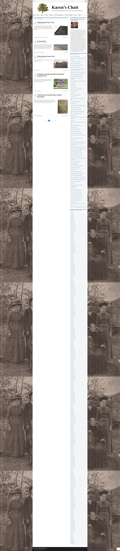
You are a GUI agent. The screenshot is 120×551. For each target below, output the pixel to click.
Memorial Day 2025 (73, 169)
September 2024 (73, 251)
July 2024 (72, 255)
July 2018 (72, 383)
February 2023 (73, 285)
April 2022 (72, 303)
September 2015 (73, 443)
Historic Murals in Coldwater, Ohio (76, 125)
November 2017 (73, 397)
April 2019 (72, 367)
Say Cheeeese (73, 188)
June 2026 (72, 214)
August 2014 (72, 466)
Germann (41, 57)
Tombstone (40, 77)
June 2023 (72, 278)
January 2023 (72, 287)
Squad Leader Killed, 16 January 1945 (76, 190)
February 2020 (73, 349)
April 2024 (72, 260)
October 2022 (73, 292)
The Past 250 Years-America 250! (75, 61)
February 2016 (73, 434)
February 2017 (73, 413)
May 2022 (72, 301)
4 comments (66, 52)
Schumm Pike (41, 41)
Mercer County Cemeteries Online (76, 109)
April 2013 (72, 495)
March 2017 (72, 411)
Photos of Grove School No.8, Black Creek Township (78, 206)
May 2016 (72, 429)
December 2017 (73, 395)
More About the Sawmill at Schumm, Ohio (77, 152)
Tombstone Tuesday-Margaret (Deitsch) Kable (77, 111)
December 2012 (73, 502)
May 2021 (72, 322)
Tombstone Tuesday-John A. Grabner (76, 154)
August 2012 (72, 509)
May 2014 (72, 472)
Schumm (43, 37)
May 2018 (72, 386)
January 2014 (72, 479)
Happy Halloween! (73, 96)
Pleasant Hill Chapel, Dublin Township (76, 76)
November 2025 (73, 226)
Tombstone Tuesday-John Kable (75, 129)
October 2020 (73, 335)
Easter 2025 (72, 183)
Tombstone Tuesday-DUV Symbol (76, 161)
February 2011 (73, 541)
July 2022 (72, 297)
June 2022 (72, 299)
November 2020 (73, 333)
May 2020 (72, 344)
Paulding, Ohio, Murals (74, 103)
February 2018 (73, 392)
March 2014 (72, 475)
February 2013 (73, 498)
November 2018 (73, 376)
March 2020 (72, 347)
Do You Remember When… (74, 163)
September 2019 (73, 358)
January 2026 (72, 223)
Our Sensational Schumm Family (75, 56)
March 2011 (72, 539)
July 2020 (72, 340)
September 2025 (73, 230)
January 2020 (72, 351)
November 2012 (73, 504)
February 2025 (73, 242)
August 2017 (72, 402)
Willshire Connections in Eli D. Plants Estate (77, 165)
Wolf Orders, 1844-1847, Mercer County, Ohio (77, 177)
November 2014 (73, 461)
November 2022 (73, 290)
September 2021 (73, 315)
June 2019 (72, 363)
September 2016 (73, 422)
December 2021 (73, 310)
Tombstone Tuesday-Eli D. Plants (75, 167)
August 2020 (72, 338)
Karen (39, 42)
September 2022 (73, 294)
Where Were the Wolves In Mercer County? (77, 173)
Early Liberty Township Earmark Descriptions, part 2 (78, 72)
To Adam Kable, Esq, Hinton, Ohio (75, 107)
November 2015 (73, 440)
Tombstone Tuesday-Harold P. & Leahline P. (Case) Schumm (50, 75)
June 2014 (72, 470)
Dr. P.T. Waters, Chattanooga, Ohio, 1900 (76, 65)
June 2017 (72, 406)
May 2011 (72, 536)
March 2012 (72, 518)
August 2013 (72, 488)
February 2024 (73, 264)
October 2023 (73, 271)
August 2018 (72, 381)
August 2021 (72, 317)
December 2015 (73, 438)
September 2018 (73, 379)
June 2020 (72, 342)
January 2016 (72, 436)
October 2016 (73, 420)
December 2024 (73, 246)
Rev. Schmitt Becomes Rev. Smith (75, 101)
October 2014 (73, 463)
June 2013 (72, 491)
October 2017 (73, 399)
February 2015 (73, 456)
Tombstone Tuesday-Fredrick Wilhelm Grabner (77, 148)
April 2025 (72, 239)
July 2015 (72, 447)
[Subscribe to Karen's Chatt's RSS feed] (33, 1)
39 (55, 120)
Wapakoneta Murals (73, 115)
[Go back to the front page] (60, 8)
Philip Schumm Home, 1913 (46, 56)
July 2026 (72, 212)
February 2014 (73, 477)
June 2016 (72, 427)
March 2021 (72, 326)
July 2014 (72, 468)
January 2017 (72, 415)
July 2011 (72, 532)
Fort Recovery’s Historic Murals (75, 131)
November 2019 (73, 354)
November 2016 (73, 418)
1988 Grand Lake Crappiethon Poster (76, 113)
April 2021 (72, 324)
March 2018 (72, 390)
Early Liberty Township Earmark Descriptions (77, 74)
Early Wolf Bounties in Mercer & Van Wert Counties (78, 179)
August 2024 (72, 253)
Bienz (36, 115)
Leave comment (65, 115)
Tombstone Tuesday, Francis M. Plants (76, 175)
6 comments (66, 37)
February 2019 (73, 370)
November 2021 (73, 312)
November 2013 (73, 482)
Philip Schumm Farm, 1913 (45, 22)
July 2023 (72, 276)
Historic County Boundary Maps (75, 94)
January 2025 (72, 244)
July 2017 (72, 404)
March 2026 (72, 219)
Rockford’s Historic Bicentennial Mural (76, 133)
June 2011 (72, 534)
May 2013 (72, 493)
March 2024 (72, 262)
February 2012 (73, 520)
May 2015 (72, 450)
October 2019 (73, 356)
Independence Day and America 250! (76, 150)
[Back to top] (118, 545)
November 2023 (73, 269)
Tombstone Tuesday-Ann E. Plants (76, 181)
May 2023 (72, 280)
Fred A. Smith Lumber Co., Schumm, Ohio (76, 156)
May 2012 (72, 514)
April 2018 (72, 388)
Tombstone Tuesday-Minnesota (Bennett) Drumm (78, 105)
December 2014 (73, 459)
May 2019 (72, 365)
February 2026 (73, 221)
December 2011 (73, 523)
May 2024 (72, 258)
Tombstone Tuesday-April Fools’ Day (76, 192)
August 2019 (72, 360)
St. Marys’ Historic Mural (74, 127)
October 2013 (73, 484)
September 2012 (73, 507)
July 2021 (72, 319)
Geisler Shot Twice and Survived (75, 67)
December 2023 (73, 267)
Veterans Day (73, 92)
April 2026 (72, 217)
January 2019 (72, 372)
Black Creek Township (43, 42)
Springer (45, 37)
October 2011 (73, 527)
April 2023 (72, 281)
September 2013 (73, 486)
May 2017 (72, 408)
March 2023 (72, 283)
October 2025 (73, 228)
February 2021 (73, 328)
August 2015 (72, 445)
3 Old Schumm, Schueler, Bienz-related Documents (49, 95)
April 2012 (72, 516)
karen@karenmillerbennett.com (41, 548)
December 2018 (73, 374)
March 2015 (72, 454)
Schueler (38, 115)
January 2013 (72, 500)
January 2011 (72, 543)
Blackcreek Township (38, 37)
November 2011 (73, 525)
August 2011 (72, 530)
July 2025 (72, 233)
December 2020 (73, 331)
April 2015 (72, 452)
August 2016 (72, 424)
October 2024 (73, 249)
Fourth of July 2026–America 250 (75, 63)
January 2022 (72, 308)
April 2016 (72, 431)
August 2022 (72, 296)
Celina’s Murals (73, 120)
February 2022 (73, 306)
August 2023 (72, 274)
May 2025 (72, 237)
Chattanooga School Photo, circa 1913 (76, 171)
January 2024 (72, 265)
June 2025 (72, 235)
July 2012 (72, 511)
